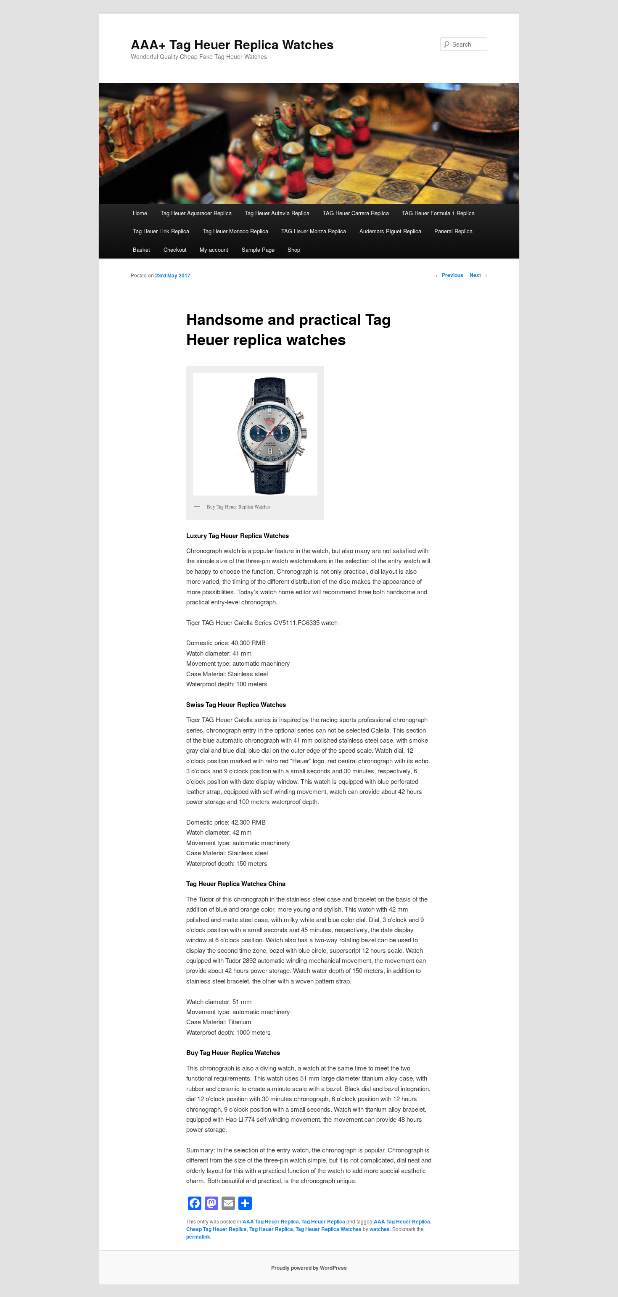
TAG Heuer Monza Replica (313, 231)
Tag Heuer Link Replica (161, 231)
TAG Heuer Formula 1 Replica (438, 213)
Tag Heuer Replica (323, 1221)
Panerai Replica (453, 231)
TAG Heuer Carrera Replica (356, 213)
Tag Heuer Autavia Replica (277, 213)
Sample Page (258, 249)
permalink (198, 1236)
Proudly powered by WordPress (309, 1267)
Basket (141, 249)
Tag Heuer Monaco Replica (235, 231)
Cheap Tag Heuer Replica (216, 1229)
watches (380, 1229)
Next (478, 275)
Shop (294, 249)
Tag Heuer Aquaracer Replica (196, 213)
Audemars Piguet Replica (390, 231)
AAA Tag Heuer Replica (271, 1221)
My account (214, 249)
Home (140, 213)
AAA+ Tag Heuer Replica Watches (232, 44)
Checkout (175, 249)
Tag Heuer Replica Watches (329, 1229)
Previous (449, 275)
